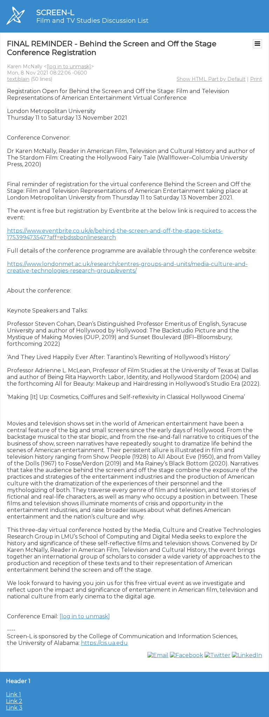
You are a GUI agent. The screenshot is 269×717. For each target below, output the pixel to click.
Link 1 (13, 694)
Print (256, 79)
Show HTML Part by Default (211, 79)
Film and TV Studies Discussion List (92, 20)
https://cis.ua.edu (104, 643)
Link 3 (14, 707)
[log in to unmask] (69, 66)
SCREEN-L (55, 12)
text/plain (18, 79)
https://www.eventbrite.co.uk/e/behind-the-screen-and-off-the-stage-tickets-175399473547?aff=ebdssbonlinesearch (115, 234)
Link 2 (14, 701)
